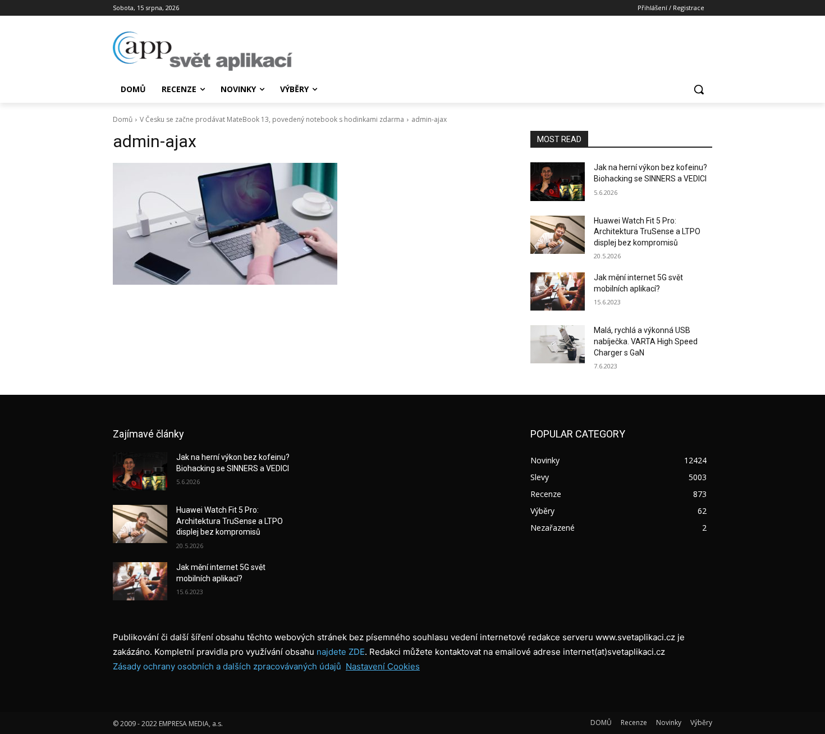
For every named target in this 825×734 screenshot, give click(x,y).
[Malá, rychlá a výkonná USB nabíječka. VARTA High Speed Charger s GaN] (557, 344)
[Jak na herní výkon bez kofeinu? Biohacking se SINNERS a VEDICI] (557, 181)
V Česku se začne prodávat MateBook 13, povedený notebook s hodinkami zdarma (272, 119)
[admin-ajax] (308, 224)
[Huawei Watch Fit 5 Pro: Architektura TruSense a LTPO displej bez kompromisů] (557, 235)
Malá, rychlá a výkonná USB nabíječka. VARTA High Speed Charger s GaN (646, 341)
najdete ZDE (341, 651)
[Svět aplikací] (202, 51)
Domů (122, 119)
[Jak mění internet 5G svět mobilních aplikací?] (557, 291)
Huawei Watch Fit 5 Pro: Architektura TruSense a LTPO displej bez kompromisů (647, 231)
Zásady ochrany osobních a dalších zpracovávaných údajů (227, 666)
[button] (698, 89)
